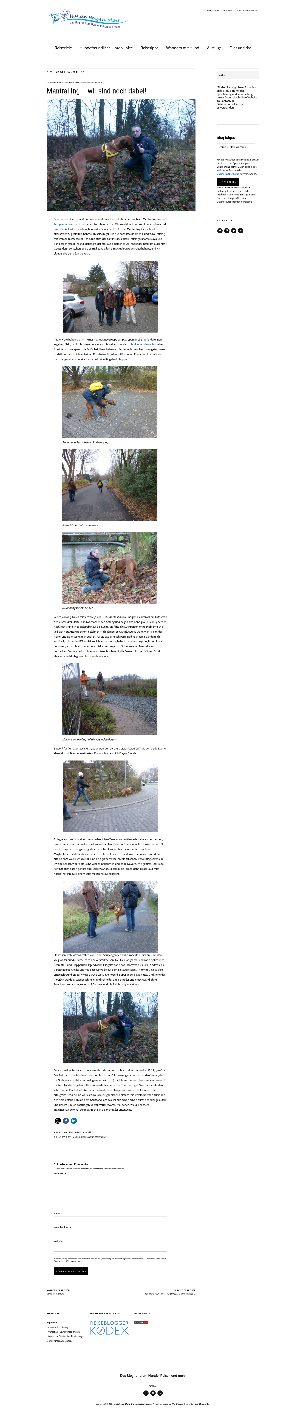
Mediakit (227, 10)
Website (58, 1241)
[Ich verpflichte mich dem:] (109, 1333)
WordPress (177, 1404)
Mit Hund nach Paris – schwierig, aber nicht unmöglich (170, 1292)
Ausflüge (214, 47)
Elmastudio (204, 1404)
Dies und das (240, 47)
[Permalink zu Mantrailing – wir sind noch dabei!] (121, 209)
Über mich (213, 10)
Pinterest (160, 1395)
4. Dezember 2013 (69, 82)
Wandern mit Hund (182, 47)
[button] (58, 1121)
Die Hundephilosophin (83, 1136)
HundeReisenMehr (121, 1404)
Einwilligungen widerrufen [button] (59, 1340)
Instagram (153, 1395)
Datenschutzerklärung (63, 1261)
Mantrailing (76, 72)
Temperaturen (62, 224)
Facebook (146, 1395)
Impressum (52, 1322)
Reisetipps (149, 47)
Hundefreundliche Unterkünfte (106, 47)
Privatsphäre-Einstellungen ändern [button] (63, 1331)
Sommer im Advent (58, 1292)
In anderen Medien (246, 10)
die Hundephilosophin (143, 344)
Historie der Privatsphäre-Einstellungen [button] (65, 1336)
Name (58, 1213)
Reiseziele (63, 47)
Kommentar (61, 1173)
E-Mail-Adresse (63, 1227)
